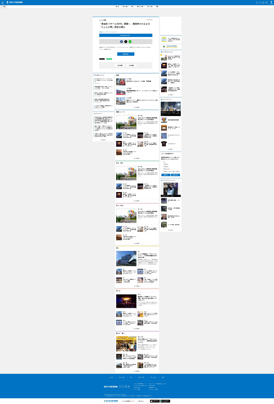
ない (164, 161)
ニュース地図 (102, 20)
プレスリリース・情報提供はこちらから (157, 383)
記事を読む (126, 54)
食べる (117, 6)
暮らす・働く (140, 6)
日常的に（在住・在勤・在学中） (171, 171)
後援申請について (153, 387)
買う (133, 6)
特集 (157, 6)
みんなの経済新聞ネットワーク (111, 401)
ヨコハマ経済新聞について (140, 383)
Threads (266, 2)
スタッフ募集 (137, 389)
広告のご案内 (137, 387)
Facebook (257, 2)
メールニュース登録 (153, 389)
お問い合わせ (152, 385)
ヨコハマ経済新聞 (14, 2)
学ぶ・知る (150, 6)
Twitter (260, 2)
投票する (166, 174)
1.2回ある (165, 164)
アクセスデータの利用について (141, 385)
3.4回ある (165, 166)
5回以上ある (166, 169)
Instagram (263, 2)
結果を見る (175, 174)
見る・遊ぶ (125, 6)
